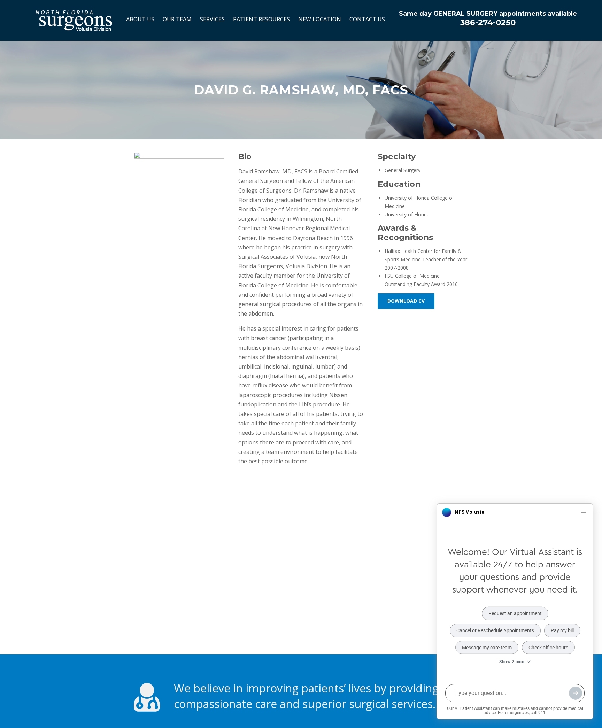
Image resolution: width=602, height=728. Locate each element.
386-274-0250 (488, 22)
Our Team (177, 19)
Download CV (406, 300)
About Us (140, 19)
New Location (319, 19)
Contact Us (367, 19)
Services (212, 19)
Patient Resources (261, 19)
